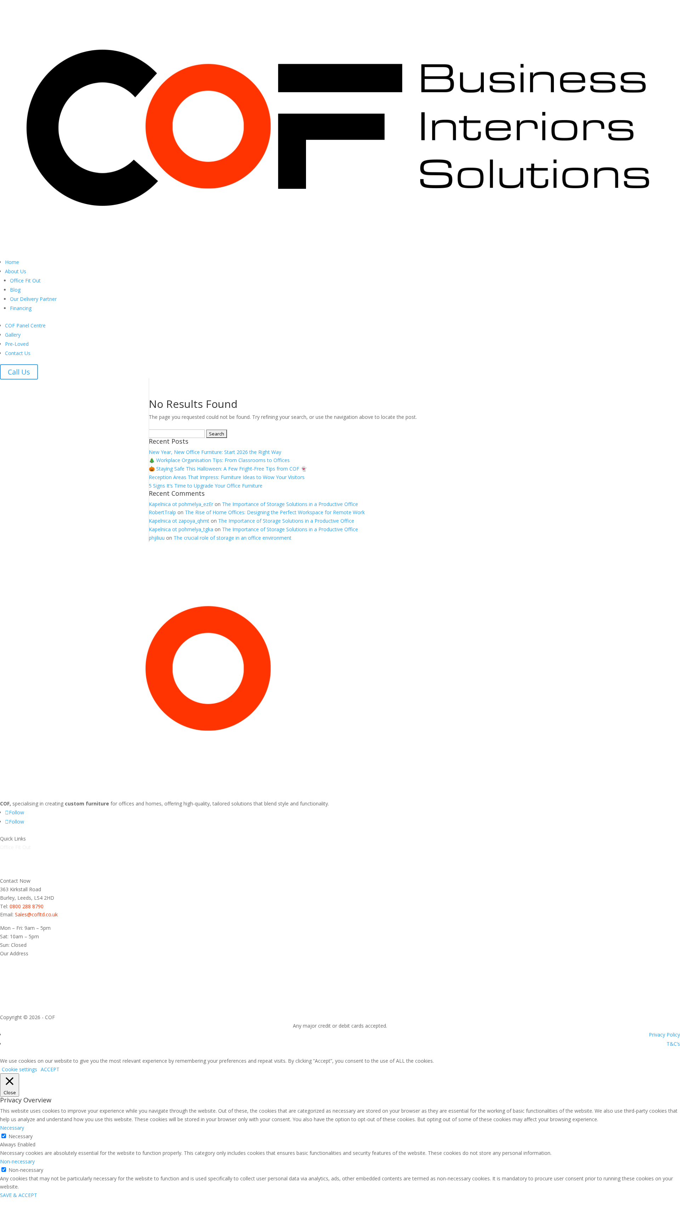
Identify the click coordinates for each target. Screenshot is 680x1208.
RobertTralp (162, 512)
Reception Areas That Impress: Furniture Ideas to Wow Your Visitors (227, 477)
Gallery (13, 334)
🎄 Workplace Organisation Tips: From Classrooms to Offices (219, 460)
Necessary (20, 1136)
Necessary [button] (12, 1127)
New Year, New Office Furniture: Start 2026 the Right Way (215, 452)
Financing (21, 308)
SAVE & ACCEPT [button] (18, 1195)
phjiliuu (157, 537)
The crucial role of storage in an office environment (232, 537)
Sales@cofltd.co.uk (36, 914)
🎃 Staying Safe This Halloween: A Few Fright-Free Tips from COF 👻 (228, 468)
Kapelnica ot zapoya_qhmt (179, 520)
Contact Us (17, 353)
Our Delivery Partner (33, 299)
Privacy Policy (664, 1034)
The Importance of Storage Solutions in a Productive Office (290, 504)
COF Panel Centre (25, 325)
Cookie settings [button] (19, 1069)
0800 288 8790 (27, 906)
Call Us (19, 372)
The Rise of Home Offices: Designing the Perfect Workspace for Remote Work (275, 512)
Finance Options (18, 872)
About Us (15, 271)
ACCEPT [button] (50, 1069)
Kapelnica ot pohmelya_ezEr (181, 504)
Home (12, 262)
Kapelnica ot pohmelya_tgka (181, 529)
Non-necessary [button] (17, 1161)
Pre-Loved (17, 344)
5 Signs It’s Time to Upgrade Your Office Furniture (205, 485)
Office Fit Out (25, 280)
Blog (15, 289)
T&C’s (673, 1043)
